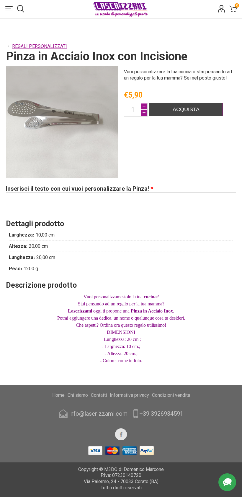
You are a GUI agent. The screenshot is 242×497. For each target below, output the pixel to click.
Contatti (99, 395)
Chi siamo (78, 395)
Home (58, 395)
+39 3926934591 (161, 413)
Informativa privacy (129, 395)
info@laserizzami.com (98, 413)
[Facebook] (121, 434)
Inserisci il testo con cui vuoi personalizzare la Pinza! (78, 188)
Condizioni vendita (171, 395)
